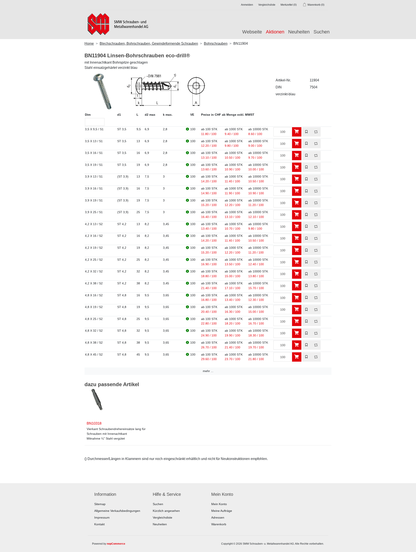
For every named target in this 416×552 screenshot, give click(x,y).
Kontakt (99, 524)
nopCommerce (116, 543)
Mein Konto (219, 504)
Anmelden (247, 4)
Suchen (322, 32)
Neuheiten (299, 32)
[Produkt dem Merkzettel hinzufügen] (306, 132)
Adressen (217, 517)
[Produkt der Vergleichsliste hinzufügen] (316, 132)
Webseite (252, 32)
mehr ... (208, 371)
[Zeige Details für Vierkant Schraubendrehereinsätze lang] (96, 403)
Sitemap (100, 504)
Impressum (102, 517)
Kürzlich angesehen (166, 510)
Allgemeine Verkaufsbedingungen (117, 510)
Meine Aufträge (221, 510)
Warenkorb (218, 524)
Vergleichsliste (162, 517)
